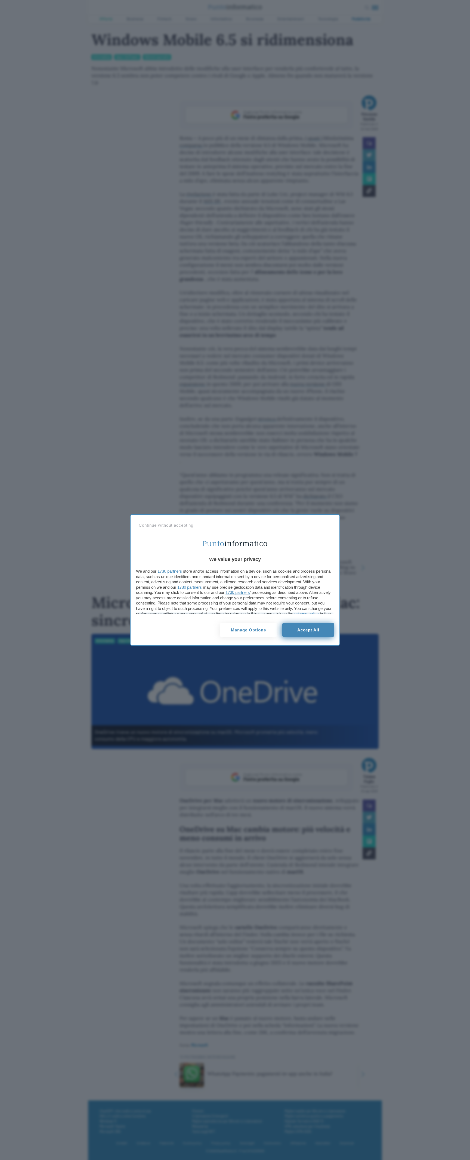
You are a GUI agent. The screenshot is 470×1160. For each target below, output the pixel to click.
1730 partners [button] (169, 571)
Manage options (248, 630)
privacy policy (306, 613)
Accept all (308, 630)
